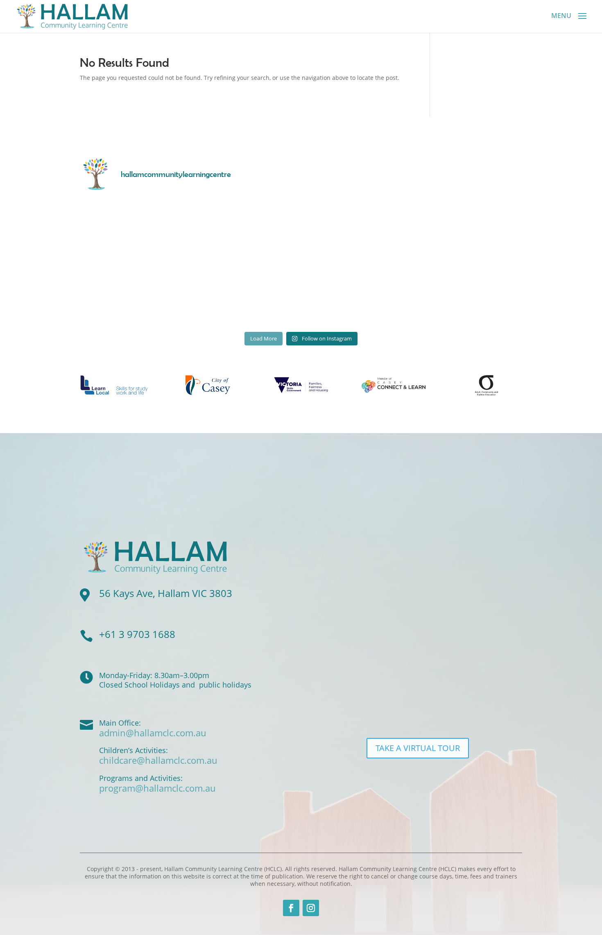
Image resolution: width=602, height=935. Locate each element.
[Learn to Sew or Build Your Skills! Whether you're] (134, 295)
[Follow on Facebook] (291, 908)
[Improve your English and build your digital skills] (357, 295)
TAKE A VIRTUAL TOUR (418, 747)
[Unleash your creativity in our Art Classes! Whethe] (134, 230)
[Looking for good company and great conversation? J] (357, 230)
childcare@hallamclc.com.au (158, 760)
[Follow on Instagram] (311, 908)
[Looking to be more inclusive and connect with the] (469, 230)
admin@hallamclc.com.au (152, 732)
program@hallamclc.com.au (157, 788)
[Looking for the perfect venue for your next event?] (469, 295)
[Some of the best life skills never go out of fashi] (245, 230)
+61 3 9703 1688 (137, 634)
